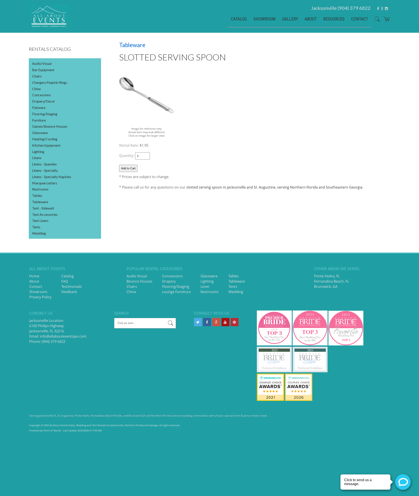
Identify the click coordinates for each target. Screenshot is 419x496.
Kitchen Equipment (46, 145)
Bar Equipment (43, 70)
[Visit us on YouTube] (225, 322)
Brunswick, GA (325, 286)
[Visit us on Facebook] (207, 322)
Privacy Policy (40, 297)
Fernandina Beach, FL (331, 281)
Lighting (38, 151)
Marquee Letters (44, 183)
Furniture (39, 120)
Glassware (40, 132)
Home (34, 276)
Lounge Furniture (176, 291)
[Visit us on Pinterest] (235, 322)
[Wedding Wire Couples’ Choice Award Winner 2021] (270, 399)
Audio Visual (137, 276)
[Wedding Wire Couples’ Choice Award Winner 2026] (298, 399)
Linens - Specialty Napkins (51, 177)
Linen (205, 286)
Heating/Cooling (44, 139)
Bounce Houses (139, 281)
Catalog (239, 19)
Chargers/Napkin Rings (49, 82)
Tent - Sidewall (43, 208)
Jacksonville (341, 8)
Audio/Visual (42, 63)
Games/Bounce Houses (49, 126)
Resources (334, 19)
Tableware (40, 202)
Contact (359, 19)
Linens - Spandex (44, 164)
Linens (36, 158)
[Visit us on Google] (216, 322)
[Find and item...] (375, 20)
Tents (36, 227)
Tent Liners (40, 220)
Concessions (41, 95)
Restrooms (40, 189)
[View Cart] (385, 20)
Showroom (264, 19)
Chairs (37, 76)
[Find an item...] (170, 323)
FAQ (64, 281)
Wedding (39, 233)
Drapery (169, 281)
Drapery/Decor (43, 101)
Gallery (290, 19)
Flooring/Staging (44, 114)
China (36, 89)
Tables (37, 195)
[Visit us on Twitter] (198, 322)
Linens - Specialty (45, 170)
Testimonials (71, 286)
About (311, 19)
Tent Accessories (45, 214)
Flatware (38, 107)
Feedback (69, 291)
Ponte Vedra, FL (327, 276)
